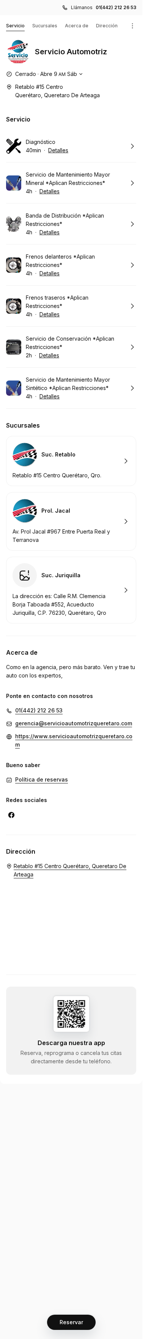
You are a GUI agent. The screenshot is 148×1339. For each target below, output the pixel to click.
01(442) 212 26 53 (116, 7)
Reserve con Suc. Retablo (71, 461)
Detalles (58, 150)
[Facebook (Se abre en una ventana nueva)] (11, 815)
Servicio (15, 25)
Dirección (107, 25)
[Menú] (132, 25)
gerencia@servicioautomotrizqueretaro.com (73, 723)
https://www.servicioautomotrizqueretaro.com (73, 740)
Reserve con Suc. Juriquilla (71, 590)
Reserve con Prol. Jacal (71, 521)
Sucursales (44, 25)
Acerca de (76, 25)
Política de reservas (41, 779)
